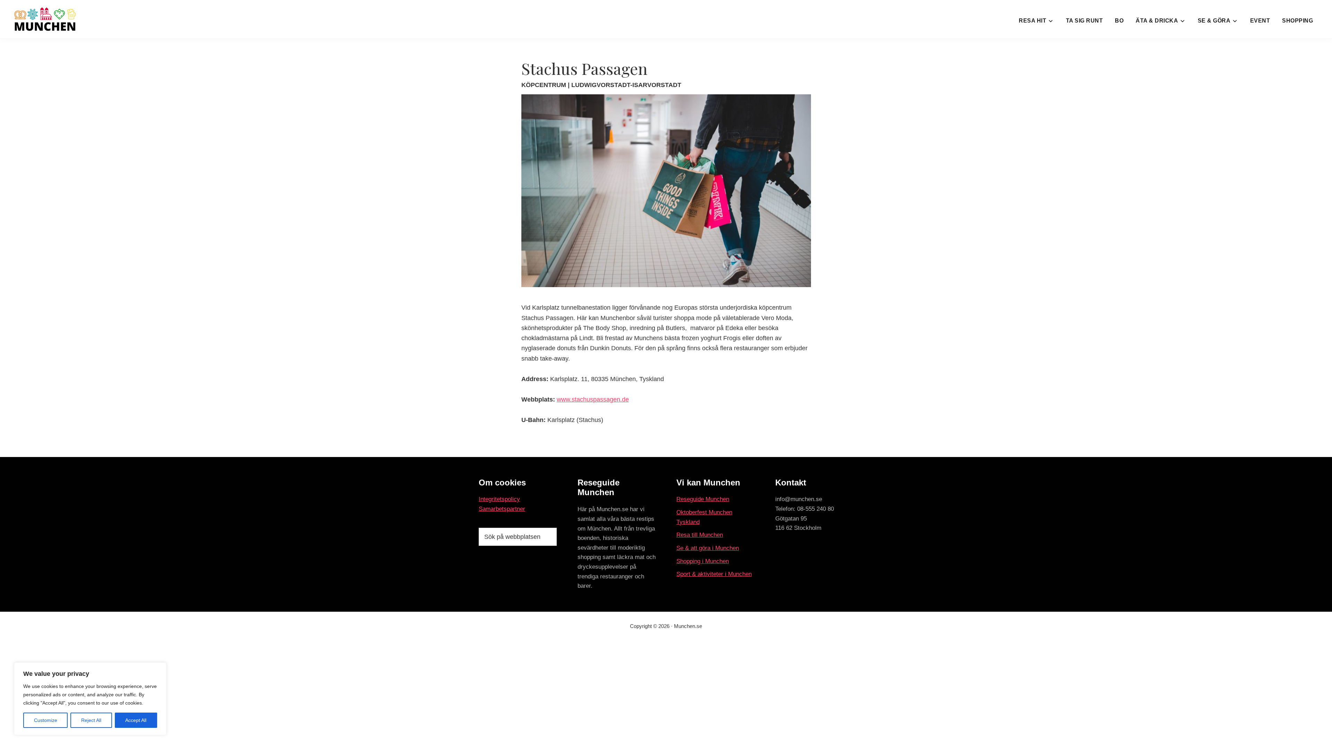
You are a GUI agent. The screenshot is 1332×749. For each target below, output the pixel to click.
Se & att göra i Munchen (707, 548)
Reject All (91, 720)
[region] (90, 698)
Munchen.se (688, 626)
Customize (45, 720)
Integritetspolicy (499, 499)
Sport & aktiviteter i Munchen (714, 574)
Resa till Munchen (699, 535)
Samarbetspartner (502, 509)
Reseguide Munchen (702, 499)
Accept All (135, 720)
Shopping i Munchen (702, 561)
